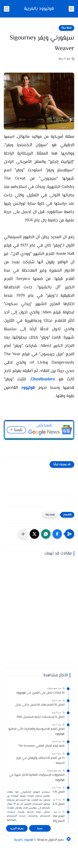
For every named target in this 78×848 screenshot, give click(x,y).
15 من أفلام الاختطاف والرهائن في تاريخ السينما (40, 761)
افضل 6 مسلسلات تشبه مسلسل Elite (41, 717)
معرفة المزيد (17, 828)
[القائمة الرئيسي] (71, 9)
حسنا (40, 828)
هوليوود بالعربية (39, 8)
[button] (57, 534)
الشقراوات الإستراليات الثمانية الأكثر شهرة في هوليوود (37, 777)
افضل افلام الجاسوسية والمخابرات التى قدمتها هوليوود (36, 731)
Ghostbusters (43, 379)
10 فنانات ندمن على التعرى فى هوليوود (40, 693)
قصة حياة (66, 28)
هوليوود (28, 388)
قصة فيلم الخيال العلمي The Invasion (41, 746)
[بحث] (6, 9)
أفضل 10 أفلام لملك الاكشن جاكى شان (40, 705)
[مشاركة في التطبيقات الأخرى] (23, 534)
